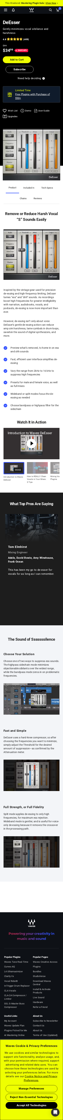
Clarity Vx (9, 976)
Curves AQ (9, 966)
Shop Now (51, 3)
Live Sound (38, 997)
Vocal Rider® (11, 981)
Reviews (38, 198)
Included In (28, 187)
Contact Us (38, 1025)
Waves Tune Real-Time (16, 962)
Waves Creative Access (45, 962)
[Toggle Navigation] (6, 10)
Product (12, 187)
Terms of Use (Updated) (45, 1035)
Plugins (37, 966)
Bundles (37, 971)
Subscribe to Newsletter (45, 1021)
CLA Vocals (10, 990)
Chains (23, 198)
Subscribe (19, 69)
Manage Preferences (31, 1088)
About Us (37, 1030)
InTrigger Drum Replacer (17, 985)
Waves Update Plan (14, 1025)
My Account (10, 1021)
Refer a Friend (40, 1007)
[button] (55, 1112)
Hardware (38, 1002)
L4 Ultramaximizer (13, 971)
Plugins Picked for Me (15, 1030)
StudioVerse (39, 976)
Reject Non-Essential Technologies (31, 1097)
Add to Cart (17, 59)
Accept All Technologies (31, 1105)
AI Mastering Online (14, 1035)
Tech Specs (47, 187)
